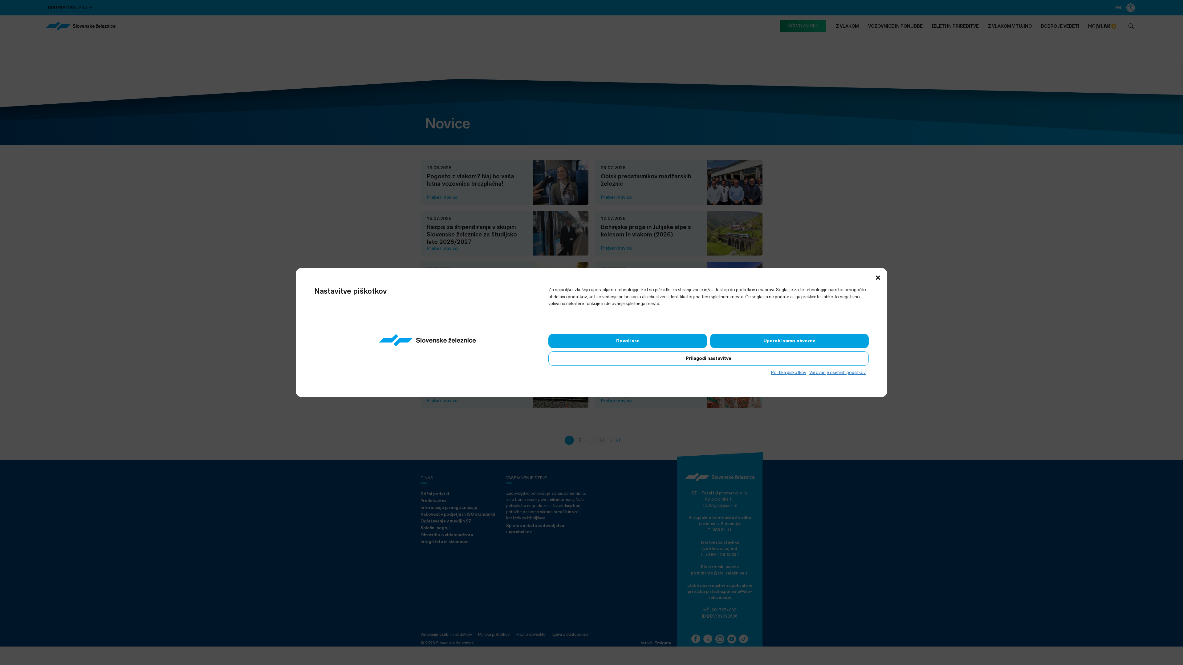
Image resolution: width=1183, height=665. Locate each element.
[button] (878, 277)
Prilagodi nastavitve (708, 358)
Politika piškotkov (788, 372)
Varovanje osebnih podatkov (837, 372)
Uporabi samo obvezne (789, 341)
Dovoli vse (628, 341)
